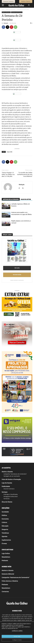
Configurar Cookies (17, 640)
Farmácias (7, 498)
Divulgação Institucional (11, 496)
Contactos (5, 591)
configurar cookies (17, 630)
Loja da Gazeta (7, 483)
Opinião (4, 536)
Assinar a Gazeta (7, 570)
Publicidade (6, 486)
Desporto (5, 529)
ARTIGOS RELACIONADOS (11, 199)
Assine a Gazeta (7, 472)
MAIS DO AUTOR (26, 199)
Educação (5, 526)
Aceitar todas (17, 636)
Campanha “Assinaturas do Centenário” (15, 474)
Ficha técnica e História (10, 581)
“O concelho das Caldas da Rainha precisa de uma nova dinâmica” (24, 174)
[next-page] (6, 229)
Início (3, 9)
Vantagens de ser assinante (12, 476)
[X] (7, 27)
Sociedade (5, 512)
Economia (5, 519)
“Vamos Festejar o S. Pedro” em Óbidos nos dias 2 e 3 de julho (8, 174)
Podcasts (5, 560)
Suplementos (6, 540)
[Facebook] (3, 27)
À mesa (4, 543)
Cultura (4, 522)
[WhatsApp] (15, 27)
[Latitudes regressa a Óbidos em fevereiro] (6, 206)
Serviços (4, 492)
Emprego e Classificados (11, 494)
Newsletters (6, 557)
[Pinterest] (11, 27)
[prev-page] (3, 229)
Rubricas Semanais (10, 9)
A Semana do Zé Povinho (23, 9)
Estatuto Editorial (8, 574)
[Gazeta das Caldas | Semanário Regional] (16, 5)
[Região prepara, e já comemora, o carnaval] (6, 223)
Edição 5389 (9, 151)
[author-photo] (8, 187)
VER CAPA (17, 268)
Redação (6, 23)
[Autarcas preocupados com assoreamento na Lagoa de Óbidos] (6, 214)
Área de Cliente (7, 502)
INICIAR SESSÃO (17, 274)
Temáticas (5, 533)
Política (4, 515)
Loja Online (6, 553)
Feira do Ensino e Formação (11, 479)
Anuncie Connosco (9, 489)
